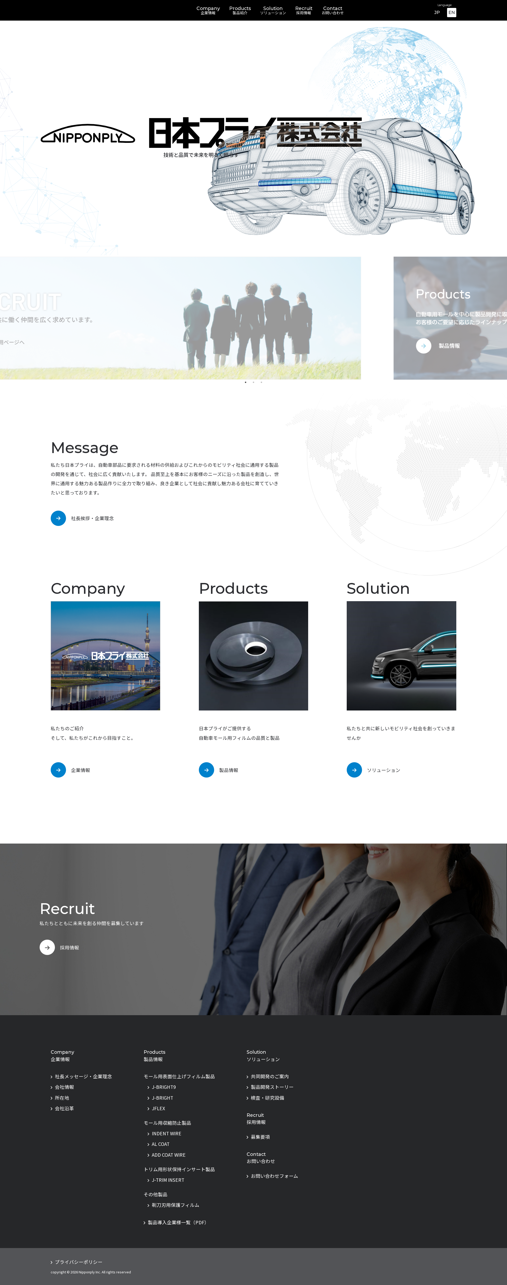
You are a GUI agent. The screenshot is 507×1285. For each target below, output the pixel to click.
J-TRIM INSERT (168, 1179)
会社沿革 (64, 1108)
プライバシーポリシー (78, 1262)
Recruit (303, 10)
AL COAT (161, 1144)
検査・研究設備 (267, 1097)
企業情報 (80, 770)
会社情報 (64, 1087)
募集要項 (260, 1136)
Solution (273, 10)
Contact (333, 10)
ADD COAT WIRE (169, 1154)
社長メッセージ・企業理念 (83, 1076)
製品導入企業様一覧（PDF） (178, 1222)
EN (451, 12)
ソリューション (383, 770)
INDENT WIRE (166, 1133)
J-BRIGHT (162, 1097)
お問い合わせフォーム (274, 1176)
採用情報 (69, 947)
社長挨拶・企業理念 (92, 518)
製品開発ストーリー (272, 1087)
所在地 (62, 1097)
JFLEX (158, 1108)
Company (208, 10)
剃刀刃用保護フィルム (175, 1205)
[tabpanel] (253, 318)
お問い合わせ (261, 1161)
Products (240, 10)
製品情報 (228, 770)
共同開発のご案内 (270, 1076)
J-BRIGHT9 (164, 1087)
